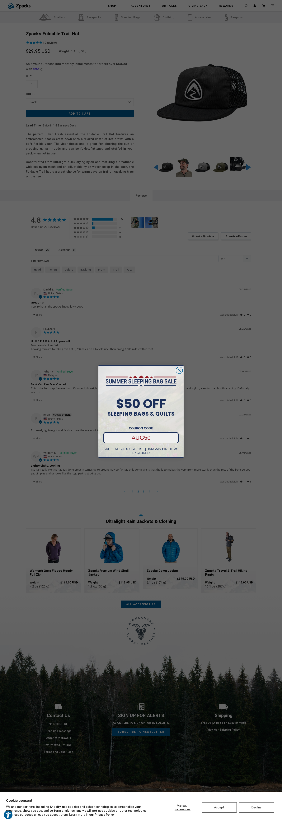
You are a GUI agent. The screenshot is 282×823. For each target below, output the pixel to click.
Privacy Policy (105, 814)
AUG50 (141, 438)
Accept (219, 807)
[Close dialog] (179, 370)
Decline (256, 807)
